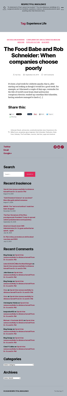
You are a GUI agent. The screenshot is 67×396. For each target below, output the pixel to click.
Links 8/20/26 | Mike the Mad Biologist (17, 264)
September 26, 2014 (32, 75)
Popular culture (33, 42)
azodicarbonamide (36, 130)
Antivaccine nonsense (16, 39)
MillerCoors (14, 132)
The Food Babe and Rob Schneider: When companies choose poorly (33, 58)
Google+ (7, 153)
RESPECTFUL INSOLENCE (33, 4)
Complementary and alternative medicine (43, 39)
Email (6, 150)
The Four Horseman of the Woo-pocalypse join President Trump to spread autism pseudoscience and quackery (19, 217)
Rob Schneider (40, 132)
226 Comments (49, 75)
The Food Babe (25, 134)
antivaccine (25, 130)
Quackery (45, 42)
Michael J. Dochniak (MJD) (13, 320)
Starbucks (49, 132)
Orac (19, 75)
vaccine (33, 134)
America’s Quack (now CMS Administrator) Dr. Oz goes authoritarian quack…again (18, 228)
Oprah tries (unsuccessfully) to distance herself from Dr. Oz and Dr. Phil (19, 257)
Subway (17, 134)
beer (44, 130)
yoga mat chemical (49, 134)
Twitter (7, 146)
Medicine (21, 42)
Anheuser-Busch (16, 130)
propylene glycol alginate (27, 132)
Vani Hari (39, 134)
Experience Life (51, 130)
